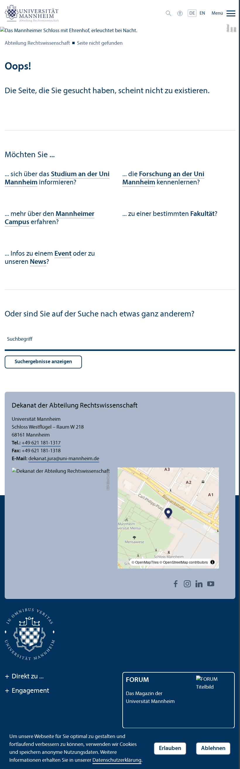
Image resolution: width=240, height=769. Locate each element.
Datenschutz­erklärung (116, 760)
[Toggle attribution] (212, 562)
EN (202, 13)
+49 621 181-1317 (41, 443)
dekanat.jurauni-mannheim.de (63, 459)
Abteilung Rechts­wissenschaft (37, 43)
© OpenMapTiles (145, 562)
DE (192, 13)
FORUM (137, 680)
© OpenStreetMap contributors (184, 562)
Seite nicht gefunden (100, 43)
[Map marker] (168, 514)
